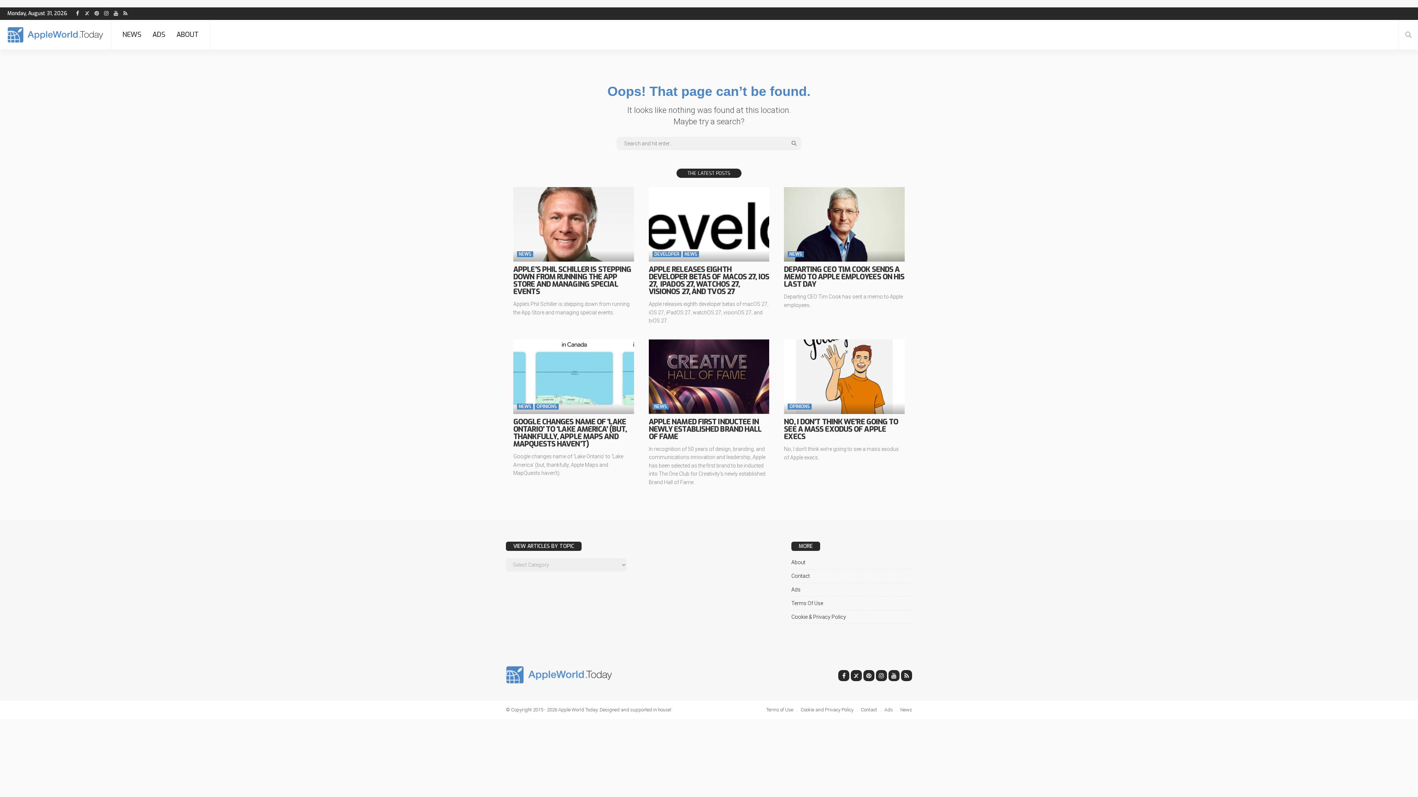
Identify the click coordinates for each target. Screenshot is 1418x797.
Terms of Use (807, 603)
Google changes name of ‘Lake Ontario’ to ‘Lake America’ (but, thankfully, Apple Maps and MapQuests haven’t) (570, 433)
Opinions (547, 407)
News (131, 34)
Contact (800, 576)
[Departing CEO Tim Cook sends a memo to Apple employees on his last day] (844, 224)
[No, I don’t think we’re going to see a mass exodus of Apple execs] (844, 376)
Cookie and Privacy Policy (827, 710)
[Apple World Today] (55, 35)
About (188, 34)
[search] (1408, 34)
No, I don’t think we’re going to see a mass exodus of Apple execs (841, 429)
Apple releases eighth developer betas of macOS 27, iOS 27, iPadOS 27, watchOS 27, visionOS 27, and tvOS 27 (709, 281)
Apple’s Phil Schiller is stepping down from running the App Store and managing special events (572, 281)
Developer (666, 254)
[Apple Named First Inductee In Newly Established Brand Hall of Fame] (709, 376)
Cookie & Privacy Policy (818, 617)
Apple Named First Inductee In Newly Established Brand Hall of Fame (705, 429)
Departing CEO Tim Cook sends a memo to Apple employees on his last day (844, 277)
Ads (159, 34)
